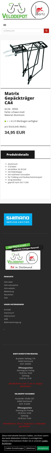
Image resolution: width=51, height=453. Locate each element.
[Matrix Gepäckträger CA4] (25, 63)
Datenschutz (9, 316)
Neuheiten (8, 294)
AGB (6, 319)
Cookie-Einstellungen (14, 448)
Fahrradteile (9, 288)
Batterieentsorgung (12, 322)
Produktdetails (18, 154)
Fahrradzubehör (11, 285)
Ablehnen (31, 448)
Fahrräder (8, 282)
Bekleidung (9, 291)
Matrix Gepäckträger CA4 (19, 98)
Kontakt (7, 309)
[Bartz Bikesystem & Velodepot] (25, 10)
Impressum (9, 312)
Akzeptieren (43, 448)
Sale (6, 297)
